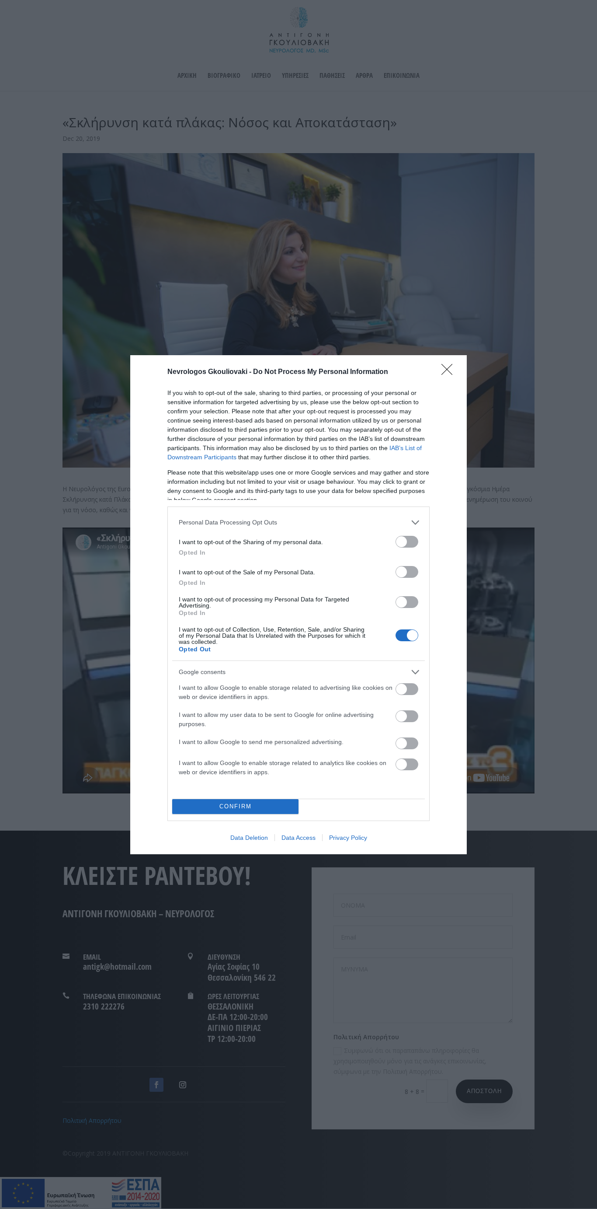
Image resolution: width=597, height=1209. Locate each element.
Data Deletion (249, 837)
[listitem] (298, 522)
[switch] (407, 542)
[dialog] (298, 604)
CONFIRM (235, 806)
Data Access (298, 837)
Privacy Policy (348, 837)
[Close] (449, 372)
